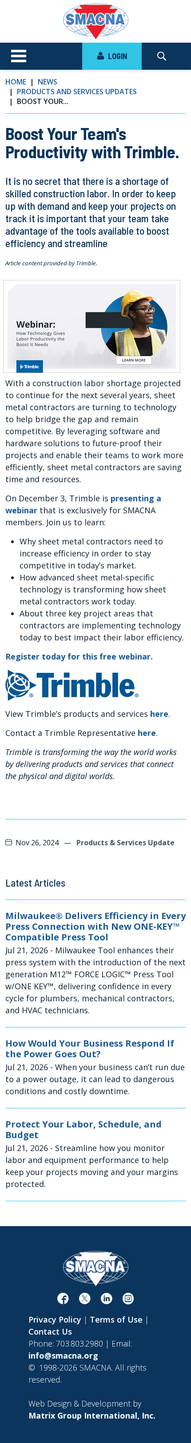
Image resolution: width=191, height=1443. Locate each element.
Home (15, 82)
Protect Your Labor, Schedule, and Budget (83, 1129)
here (159, 713)
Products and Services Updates (77, 91)
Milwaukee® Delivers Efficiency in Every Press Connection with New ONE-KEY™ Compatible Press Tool (95, 927)
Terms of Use (116, 1319)
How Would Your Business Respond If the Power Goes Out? (89, 1048)
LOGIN (116, 56)
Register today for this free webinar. (79, 656)
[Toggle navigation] (19, 56)
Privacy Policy (54, 1319)
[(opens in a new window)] (72, 684)
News (47, 82)
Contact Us (50, 1331)
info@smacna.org (63, 1355)
